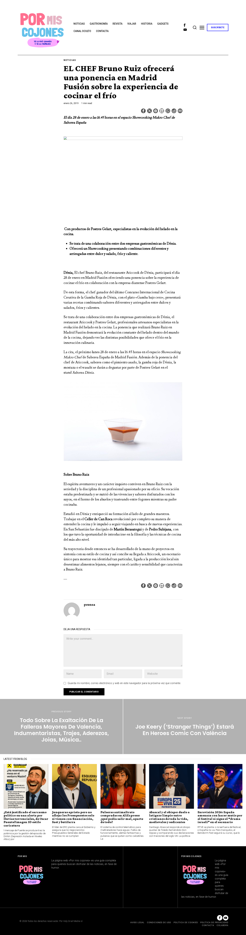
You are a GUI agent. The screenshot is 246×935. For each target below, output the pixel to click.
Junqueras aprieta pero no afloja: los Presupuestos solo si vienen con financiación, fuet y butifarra (73, 817)
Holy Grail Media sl (72, 921)
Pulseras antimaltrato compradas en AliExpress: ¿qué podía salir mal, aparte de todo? (121, 817)
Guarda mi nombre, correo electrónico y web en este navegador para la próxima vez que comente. (124, 683)
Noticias (70, 60)
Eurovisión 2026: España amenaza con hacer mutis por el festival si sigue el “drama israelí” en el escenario (220, 817)
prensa (89, 604)
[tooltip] (184, 25)
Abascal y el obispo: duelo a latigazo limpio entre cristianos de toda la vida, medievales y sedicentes (169, 817)
